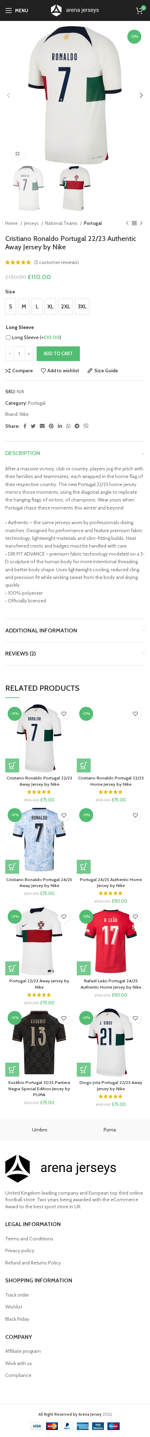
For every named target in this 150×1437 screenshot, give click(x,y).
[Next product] (141, 223)
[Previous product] (127, 223)
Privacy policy (19, 1250)
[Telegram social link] (77, 426)
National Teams (61, 223)
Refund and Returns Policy (33, 1263)
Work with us (18, 1363)
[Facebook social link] (25, 426)
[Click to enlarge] (17, 154)
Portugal (93, 223)
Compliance (18, 1375)
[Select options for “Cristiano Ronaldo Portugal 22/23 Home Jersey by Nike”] (84, 765)
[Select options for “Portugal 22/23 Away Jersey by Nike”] (12, 968)
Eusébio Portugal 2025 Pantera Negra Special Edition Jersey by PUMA (39, 1088)
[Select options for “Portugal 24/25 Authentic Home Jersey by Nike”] (84, 867)
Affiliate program (23, 1351)
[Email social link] (42, 426)
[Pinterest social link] (51, 426)
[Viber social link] (86, 426)
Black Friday (17, 1319)
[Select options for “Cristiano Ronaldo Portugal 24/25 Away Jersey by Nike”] (12, 867)
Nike (24, 414)
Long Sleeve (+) (36, 337)
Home (12, 223)
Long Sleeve (20, 327)
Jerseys (32, 223)
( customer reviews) (56, 262)
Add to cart (58, 353)
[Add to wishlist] (64, 714)
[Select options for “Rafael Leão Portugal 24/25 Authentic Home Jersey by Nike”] (84, 968)
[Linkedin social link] (60, 426)
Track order (17, 1295)
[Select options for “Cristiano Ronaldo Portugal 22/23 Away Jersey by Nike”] (12, 765)
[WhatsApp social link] (68, 426)
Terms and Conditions (29, 1239)
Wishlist (13, 1307)
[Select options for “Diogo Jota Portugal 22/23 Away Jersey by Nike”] (84, 1070)
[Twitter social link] (33, 426)
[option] (10, 307)
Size (10, 291)
